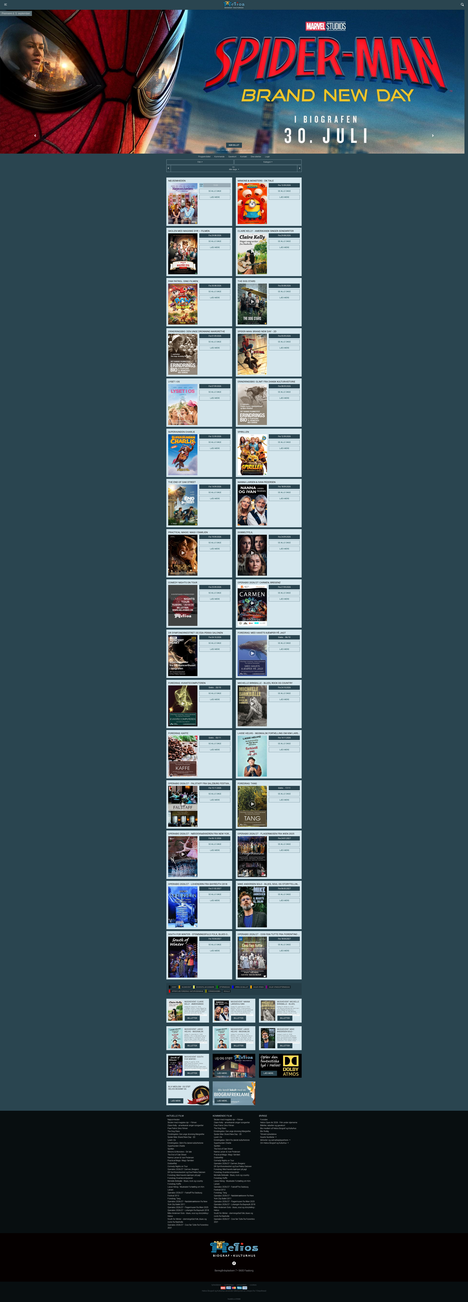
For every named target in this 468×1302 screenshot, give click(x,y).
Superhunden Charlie (176, 1146)
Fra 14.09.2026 (215, 486)
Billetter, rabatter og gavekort (272, 1125)
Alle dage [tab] (233, 168)
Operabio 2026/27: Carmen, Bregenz (183, 1169)
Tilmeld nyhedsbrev (268, 1134)
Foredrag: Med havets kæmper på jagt (184, 1175)
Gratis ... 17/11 (284, 788)
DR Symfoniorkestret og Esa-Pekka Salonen (186, 1172)
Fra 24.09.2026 (284, 537)
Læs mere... (222, 1073)
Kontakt (243, 156)
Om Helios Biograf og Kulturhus (273, 1143)
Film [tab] (199, 162)
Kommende (219, 156)
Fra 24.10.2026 (284, 687)
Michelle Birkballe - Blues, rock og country (185, 1181)
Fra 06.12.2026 (215, 838)
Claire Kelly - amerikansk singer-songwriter (186, 1125)
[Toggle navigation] (462, 5)
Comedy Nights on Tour (178, 1166)
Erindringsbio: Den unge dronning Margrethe (186, 1134)
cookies (253, 1285)
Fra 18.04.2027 (284, 939)
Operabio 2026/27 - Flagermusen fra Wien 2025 (188, 1207)
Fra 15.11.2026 (215, 788)
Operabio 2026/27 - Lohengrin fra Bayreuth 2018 (188, 1210)
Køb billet (234, 145)
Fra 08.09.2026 (284, 386)
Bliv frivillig (264, 1131)
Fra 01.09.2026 (215, 336)
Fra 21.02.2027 (215, 888)
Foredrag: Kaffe (174, 1184)
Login (267, 156)
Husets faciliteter (267, 1137)
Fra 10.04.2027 (215, 939)
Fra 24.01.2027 (284, 838)
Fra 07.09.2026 (215, 386)
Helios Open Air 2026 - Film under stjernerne (278, 1122)
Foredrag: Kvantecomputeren (180, 1178)
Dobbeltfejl (172, 1163)
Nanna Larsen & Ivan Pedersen (181, 1157)
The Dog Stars (174, 1131)
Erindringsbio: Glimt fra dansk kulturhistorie (185, 1143)
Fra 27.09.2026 (284, 587)
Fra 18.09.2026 (284, 486)
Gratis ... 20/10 (215, 687)
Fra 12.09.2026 (215, 436)
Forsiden (264, 1119)
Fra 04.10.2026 (215, 637)
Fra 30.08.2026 (215, 286)
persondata (241, 1285)
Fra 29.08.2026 (215, 235)
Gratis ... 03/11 (215, 738)
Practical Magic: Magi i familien (181, 1160)
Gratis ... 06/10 (284, 637)
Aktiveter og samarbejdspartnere (274, 1140)
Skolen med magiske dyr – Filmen (182, 1122)
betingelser (229, 1285)
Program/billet (204, 156)
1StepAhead (261, 1291)
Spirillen (171, 1149)
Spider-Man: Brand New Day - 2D (181, 1137)
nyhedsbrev (216, 1285)
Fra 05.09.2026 (284, 336)
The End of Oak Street (177, 1155)
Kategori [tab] (267, 162)
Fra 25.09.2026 (215, 587)
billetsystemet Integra (243, 1291)
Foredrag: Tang (174, 1198)
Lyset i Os (172, 1140)
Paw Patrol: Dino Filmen (178, 1128)
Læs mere (215, 197)
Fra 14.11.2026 (284, 738)
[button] (35, 135)
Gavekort (232, 156)
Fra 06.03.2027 (284, 888)
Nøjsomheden (174, 1119)
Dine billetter (256, 156)
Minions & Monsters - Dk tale (180, 1152)
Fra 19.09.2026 (215, 537)
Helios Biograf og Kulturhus (231, 4)
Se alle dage (215, 191)
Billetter (192, 1018)
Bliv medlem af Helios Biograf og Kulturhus (278, 1128)
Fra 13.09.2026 (284, 185)
